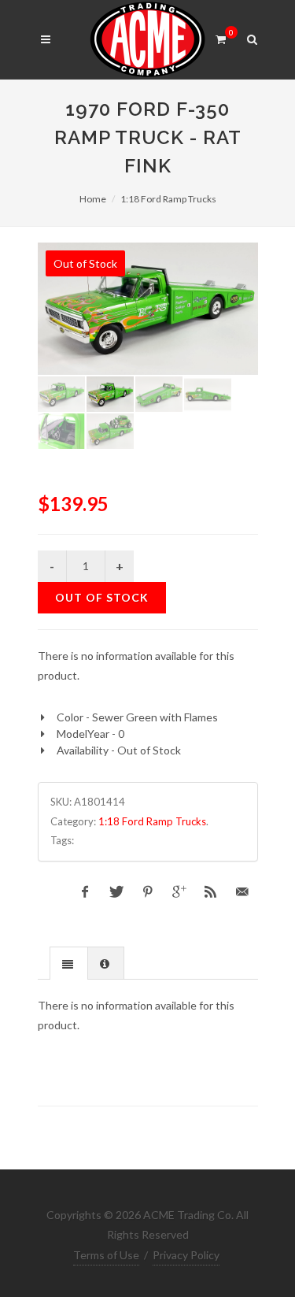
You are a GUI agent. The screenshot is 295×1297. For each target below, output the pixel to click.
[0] (221, 37)
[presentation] (68, 964)
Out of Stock (102, 597)
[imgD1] (148, 309)
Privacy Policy (186, 1255)
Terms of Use (106, 1255)
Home (92, 199)
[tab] (69, 963)
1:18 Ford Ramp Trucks (168, 199)
